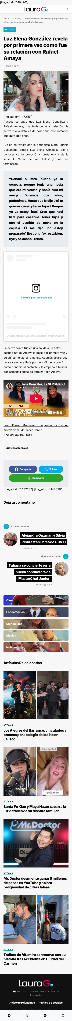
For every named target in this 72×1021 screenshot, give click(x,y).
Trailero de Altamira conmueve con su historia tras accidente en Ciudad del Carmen (34, 959)
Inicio (6, 18)
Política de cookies (51, 1002)
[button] (5, 9)
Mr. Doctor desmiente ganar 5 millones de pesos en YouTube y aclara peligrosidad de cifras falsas (35, 882)
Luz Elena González (44, 149)
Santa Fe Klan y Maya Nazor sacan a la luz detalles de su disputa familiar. (34, 809)
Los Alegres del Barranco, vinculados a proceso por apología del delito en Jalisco (34, 734)
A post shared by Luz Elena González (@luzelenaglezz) (35, 335)
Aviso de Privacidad (22, 1002)
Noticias (17, 18)
